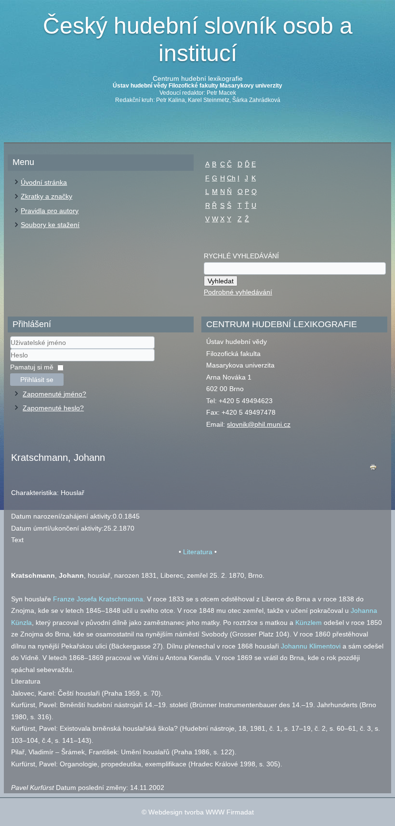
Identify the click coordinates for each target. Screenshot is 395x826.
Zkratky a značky (46, 196)
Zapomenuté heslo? (53, 408)
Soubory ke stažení (50, 225)
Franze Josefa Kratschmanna (98, 599)
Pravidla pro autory (50, 211)
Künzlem (308, 622)
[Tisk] (373, 469)
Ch (231, 178)
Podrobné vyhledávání (238, 292)
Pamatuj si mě (31, 367)
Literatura (197, 552)
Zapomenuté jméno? (54, 394)
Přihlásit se (36, 379)
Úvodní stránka (44, 182)
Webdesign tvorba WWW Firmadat (201, 812)
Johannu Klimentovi (311, 646)
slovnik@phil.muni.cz (258, 424)
